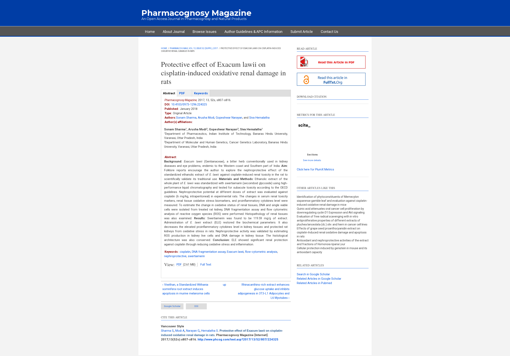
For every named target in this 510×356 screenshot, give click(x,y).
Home (150, 32)
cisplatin (185, 252)
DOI (196, 306)
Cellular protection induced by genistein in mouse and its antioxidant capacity (332, 250)
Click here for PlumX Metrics (315, 169)
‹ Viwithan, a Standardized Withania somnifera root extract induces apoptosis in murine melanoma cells (186, 289)
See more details (312, 160)
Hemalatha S (209, 330)
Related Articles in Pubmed (314, 283)
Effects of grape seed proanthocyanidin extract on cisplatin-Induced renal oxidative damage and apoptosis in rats (332, 232)
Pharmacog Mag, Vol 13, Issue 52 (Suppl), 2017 (194, 48)
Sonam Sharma (186, 117)
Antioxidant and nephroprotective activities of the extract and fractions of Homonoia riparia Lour (333, 242)
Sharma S (167, 330)
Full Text (205, 264)
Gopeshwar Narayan (229, 117)
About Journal (174, 32)
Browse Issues (205, 32)
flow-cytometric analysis (261, 252)
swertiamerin (196, 256)
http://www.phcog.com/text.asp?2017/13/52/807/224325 (238, 339)
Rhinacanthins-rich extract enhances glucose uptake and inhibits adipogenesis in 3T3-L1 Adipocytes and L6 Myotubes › (263, 291)
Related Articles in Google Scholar (319, 278)
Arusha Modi (206, 117)
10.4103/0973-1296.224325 (189, 104)
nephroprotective (175, 256)
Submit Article (301, 32)
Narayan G (193, 330)
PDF (179, 264)
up (224, 284)
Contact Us (329, 32)
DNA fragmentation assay (209, 252)
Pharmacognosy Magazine (196, 13)
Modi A (179, 330)
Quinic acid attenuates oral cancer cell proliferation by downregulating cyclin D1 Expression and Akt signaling (331, 210)
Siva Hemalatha (259, 117)
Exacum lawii (235, 252)
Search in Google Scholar (313, 274)
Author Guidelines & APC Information (253, 32)
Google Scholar (172, 306)
